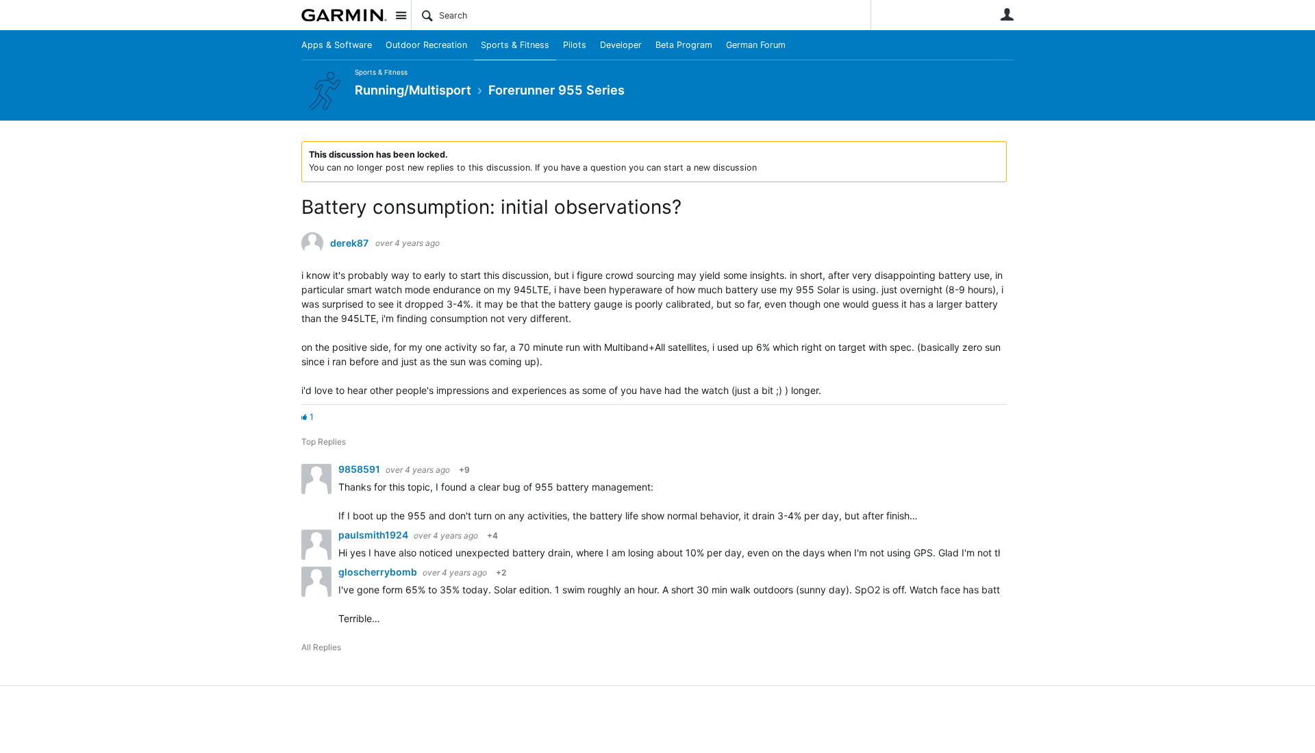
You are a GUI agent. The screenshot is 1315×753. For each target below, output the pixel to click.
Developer (621, 45)
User (1007, 14)
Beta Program (683, 45)
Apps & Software (336, 45)
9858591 (360, 469)
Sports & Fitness (515, 45)
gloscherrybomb (378, 572)
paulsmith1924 (374, 535)
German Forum (756, 45)
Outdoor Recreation (426, 45)
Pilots (574, 45)
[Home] (344, 15)
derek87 (349, 243)
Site (400, 15)
